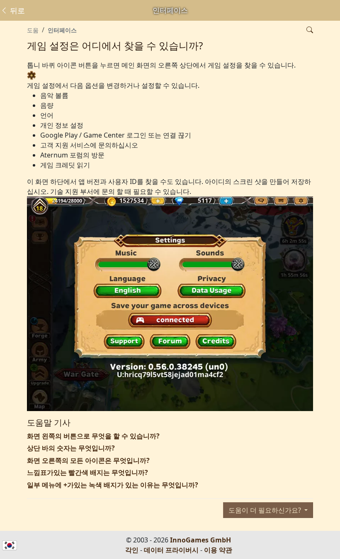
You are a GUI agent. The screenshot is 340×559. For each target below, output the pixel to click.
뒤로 (16, 10)
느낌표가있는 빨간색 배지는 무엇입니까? (87, 472)
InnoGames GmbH (200, 539)
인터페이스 (62, 30)
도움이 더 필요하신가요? (265, 510)
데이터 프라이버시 (171, 549)
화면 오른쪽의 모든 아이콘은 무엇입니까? (88, 460)
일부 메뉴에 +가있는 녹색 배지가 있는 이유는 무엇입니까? (112, 484)
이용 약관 (218, 549)
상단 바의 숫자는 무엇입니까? (71, 448)
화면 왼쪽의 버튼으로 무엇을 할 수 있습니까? (93, 435)
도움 (33, 30)
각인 (131, 549)
